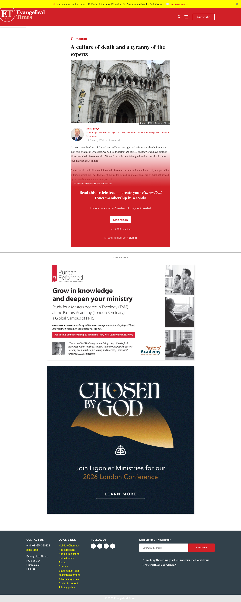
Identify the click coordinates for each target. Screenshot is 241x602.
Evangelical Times (125, 598)
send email (32, 549)
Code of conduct (68, 583)
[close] (237, 4)
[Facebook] (93, 546)
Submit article (67, 558)
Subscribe (203, 17)
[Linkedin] (112, 546)
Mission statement (69, 574)
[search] (179, 16)
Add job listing (67, 549)
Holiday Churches (69, 545)
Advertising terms (69, 579)
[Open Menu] (186, 17)
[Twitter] (99, 546)
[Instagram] (106, 546)
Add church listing (69, 554)
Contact (63, 566)
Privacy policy (67, 587)
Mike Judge (92, 128)
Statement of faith (69, 570)
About (62, 562)
